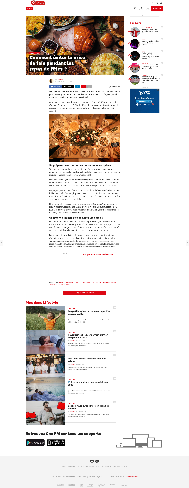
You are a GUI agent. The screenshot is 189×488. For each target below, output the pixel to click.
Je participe (94, 246)
